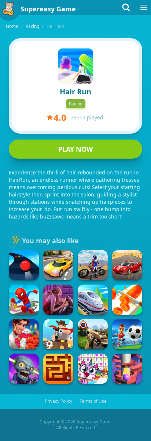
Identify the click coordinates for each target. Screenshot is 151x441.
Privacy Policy (58, 401)
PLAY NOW (75, 149)
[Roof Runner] (24, 300)
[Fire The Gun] (93, 334)
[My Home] (24, 334)
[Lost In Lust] (58, 300)
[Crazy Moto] (93, 265)
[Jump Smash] (127, 369)
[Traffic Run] (58, 265)
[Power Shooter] (127, 334)
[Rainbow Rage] (93, 369)
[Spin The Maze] (58, 369)
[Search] (126, 7)
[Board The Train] (93, 300)
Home (12, 26)
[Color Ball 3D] (24, 265)
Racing (32, 26)
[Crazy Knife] (127, 300)
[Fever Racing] (127, 265)
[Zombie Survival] (24, 369)
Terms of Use (93, 401)
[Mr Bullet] (58, 334)
